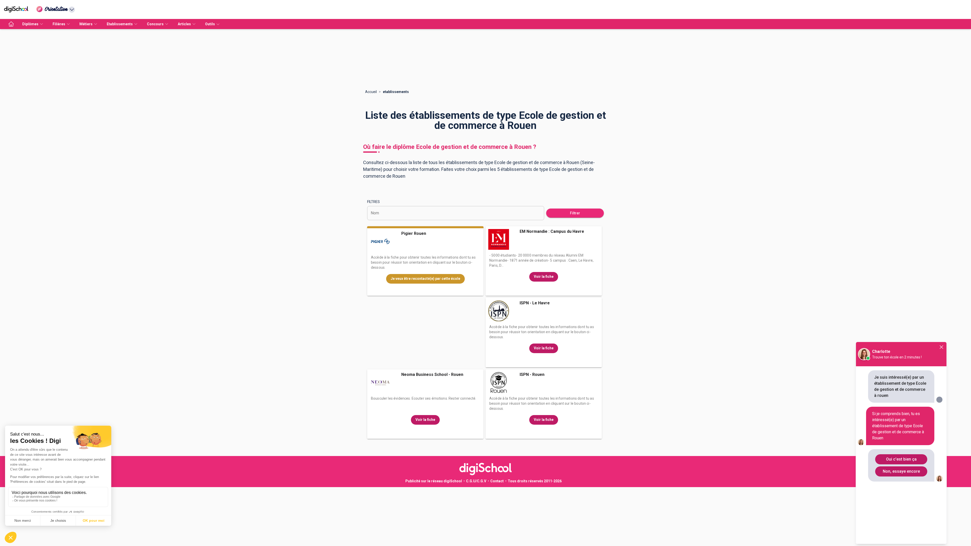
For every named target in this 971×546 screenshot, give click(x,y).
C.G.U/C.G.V (476, 481)
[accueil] (11, 24)
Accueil (371, 92)
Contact (497, 481)
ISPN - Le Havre (535, 303)
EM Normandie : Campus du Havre (552, 231)
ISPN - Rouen (532, 374)
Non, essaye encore (901, 471)
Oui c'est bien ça (901, 459)
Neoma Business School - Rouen (432, 374)
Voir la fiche (544, 277)
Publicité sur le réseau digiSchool (433, 481)
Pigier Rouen (413, 233)
